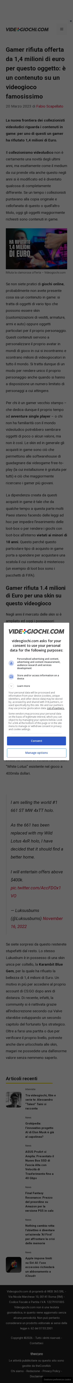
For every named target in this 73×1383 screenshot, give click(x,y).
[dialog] (36, 691)
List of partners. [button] (55, 708)
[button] (37, 686)
